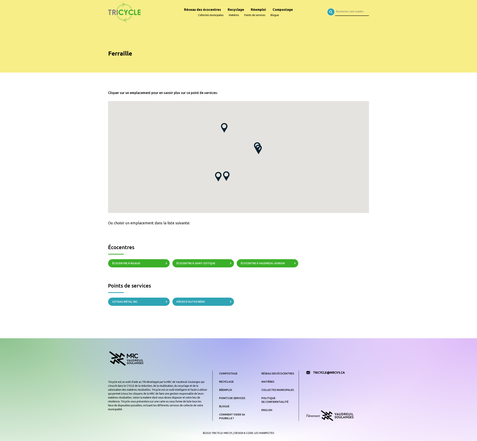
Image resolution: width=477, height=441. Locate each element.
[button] (218, 176)
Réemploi (258, 9)
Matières (234, 15)
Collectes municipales (211, 15)
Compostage (283, 9)
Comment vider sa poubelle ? (232, 416)
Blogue (275, 15)
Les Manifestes (264, 432)
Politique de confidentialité (274, 400)
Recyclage (236, 9)
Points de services (254, 15)
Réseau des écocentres (202, 9)
